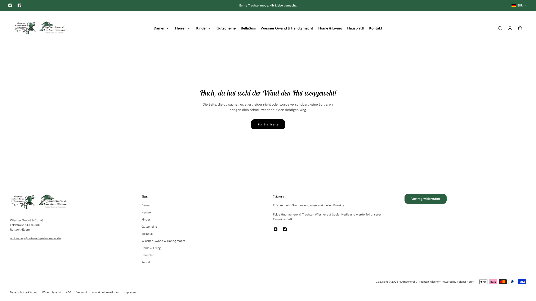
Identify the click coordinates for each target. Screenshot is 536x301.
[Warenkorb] (520, 28)
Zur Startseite (268, 124)
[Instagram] (10, 5)
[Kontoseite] (510, 28)
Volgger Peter (465, 281)
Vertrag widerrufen (425, 199)
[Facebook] (19, 5)
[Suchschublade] (500, 28)
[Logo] (39, 28)
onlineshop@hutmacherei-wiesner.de (35, 238)
